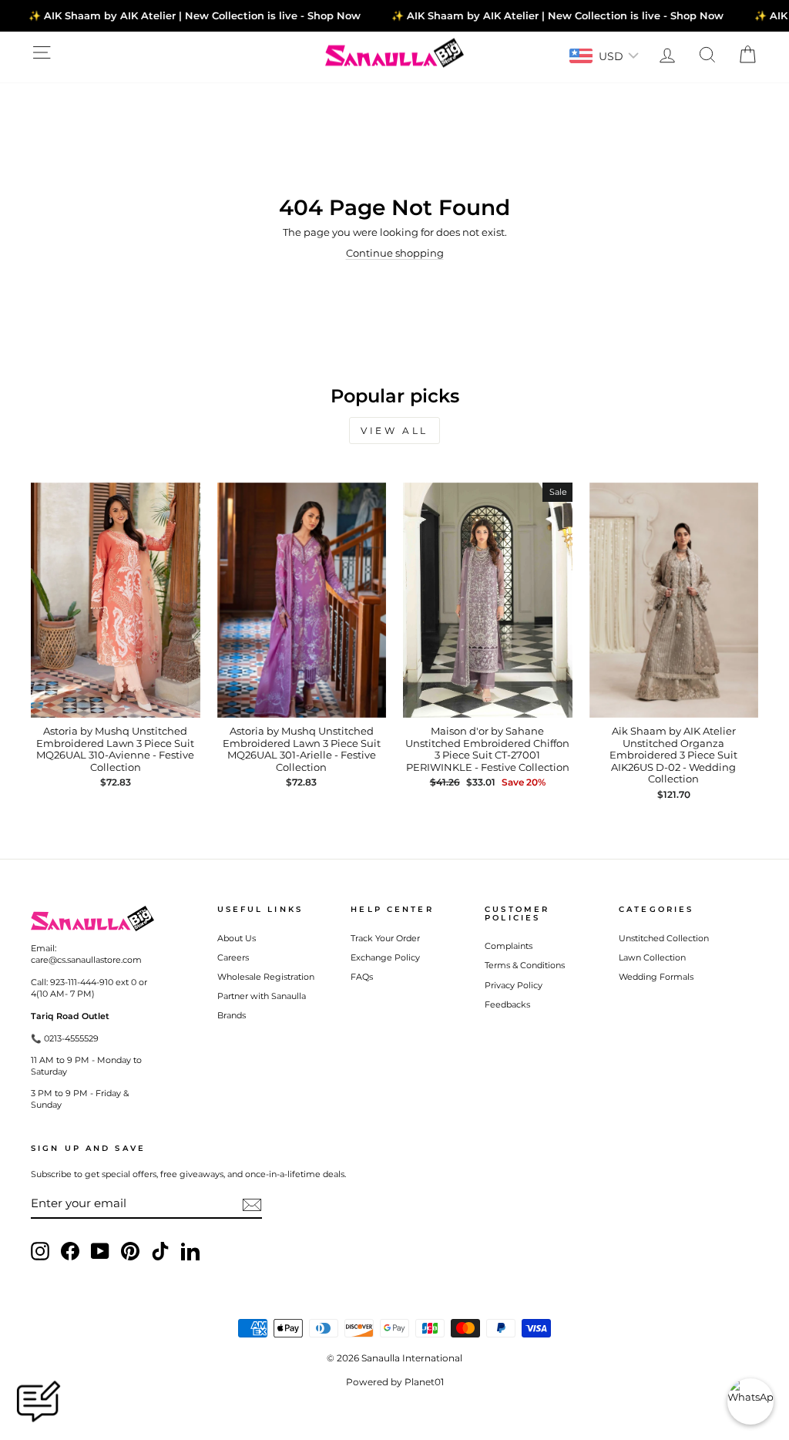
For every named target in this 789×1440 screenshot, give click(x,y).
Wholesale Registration (265, 976)
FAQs (362, 976)
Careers (233, 957)
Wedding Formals (656, 976)
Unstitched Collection (664, 938)
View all (394, 430)
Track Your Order (385, 938)
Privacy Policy (513, 985)
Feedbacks (507, 1004)
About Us (236, 938)
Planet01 (424, 1382)
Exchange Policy (385, 957)
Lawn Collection (652, 957)
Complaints (508, 945)
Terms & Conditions (525, 965)
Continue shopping (395, 253)
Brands (231, 1015)
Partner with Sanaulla (261, 996)
